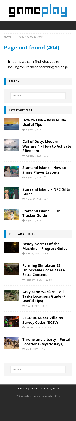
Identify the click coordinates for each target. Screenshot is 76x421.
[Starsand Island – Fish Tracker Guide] (11, 214)
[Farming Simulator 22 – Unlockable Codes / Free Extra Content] (11, 269)
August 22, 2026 (33, 129)
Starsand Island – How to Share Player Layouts (44, 170)
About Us (22, 388)
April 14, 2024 (32, 253)
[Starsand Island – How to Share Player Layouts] (11, 171)
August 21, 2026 (33, 155)
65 (49, 327)
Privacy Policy (51, 388)
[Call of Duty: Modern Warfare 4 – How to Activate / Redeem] (11, 145)
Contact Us (36, 388)
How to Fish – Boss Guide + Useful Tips (45, 122)
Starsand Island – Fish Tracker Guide (41, 213)
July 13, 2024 (32, 348)
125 (46, 253)
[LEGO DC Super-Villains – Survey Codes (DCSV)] (11, 321)
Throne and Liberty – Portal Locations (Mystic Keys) (46, 341)
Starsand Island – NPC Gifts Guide (46, 191)
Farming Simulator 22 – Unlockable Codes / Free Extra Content (43, 270)
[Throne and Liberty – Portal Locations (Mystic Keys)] (11, 343)
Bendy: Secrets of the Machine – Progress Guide (45, 246)
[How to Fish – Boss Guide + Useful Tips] (11, 124)
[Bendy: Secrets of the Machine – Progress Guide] (11, 247)
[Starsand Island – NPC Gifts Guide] (11, 193)
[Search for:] (38, 95)
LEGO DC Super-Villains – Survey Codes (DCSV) (43, 320)
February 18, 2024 (35, 279)
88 (50, 279)
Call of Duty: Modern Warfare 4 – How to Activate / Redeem (46, 146)
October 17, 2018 (34, 327)
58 (45, 348)
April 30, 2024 (32, 305)
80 (46, 305)
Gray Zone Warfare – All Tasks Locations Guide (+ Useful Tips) (43, 296)
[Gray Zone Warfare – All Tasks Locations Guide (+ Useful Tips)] (11, 295)
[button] (70, 25)
